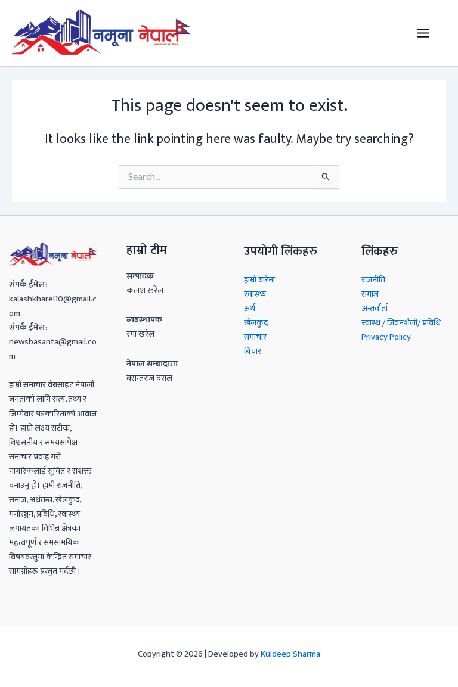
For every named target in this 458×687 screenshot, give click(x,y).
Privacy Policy (386, 337)
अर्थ (249, 308)
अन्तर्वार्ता (374, 308)
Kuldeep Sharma (290, 654)
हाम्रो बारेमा (259, 280)
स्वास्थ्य (255, 294)
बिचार (252, 351)
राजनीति (373, 280)
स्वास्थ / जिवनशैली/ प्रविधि (401, 323)
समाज (370, 294)
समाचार (255, 337)
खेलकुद (256, 323)
